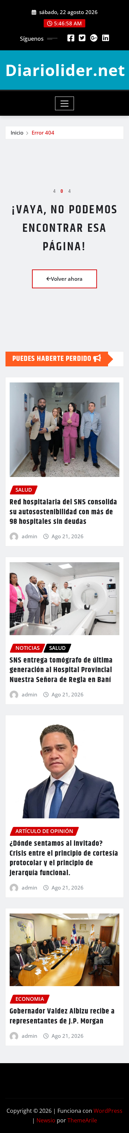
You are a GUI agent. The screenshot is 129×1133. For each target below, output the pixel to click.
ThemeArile (82, 1120)
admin (29, 536)
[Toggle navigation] (64, 103)
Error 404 (43, 132)
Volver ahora (67, 278)
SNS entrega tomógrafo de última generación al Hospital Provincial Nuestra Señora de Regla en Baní (61, 670)
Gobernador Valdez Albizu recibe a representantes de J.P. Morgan (62, 1016)
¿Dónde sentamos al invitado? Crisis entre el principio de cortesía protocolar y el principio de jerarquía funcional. (64, 858)
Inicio (17, 132)
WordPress (108, 1111)
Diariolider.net (65, 69)
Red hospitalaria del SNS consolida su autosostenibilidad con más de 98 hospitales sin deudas (63, 512)
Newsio (45, 1120)
